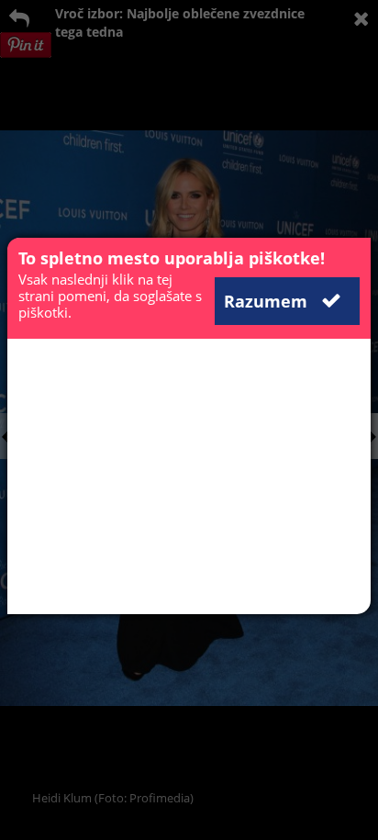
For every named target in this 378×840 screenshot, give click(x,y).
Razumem (268, 301)
